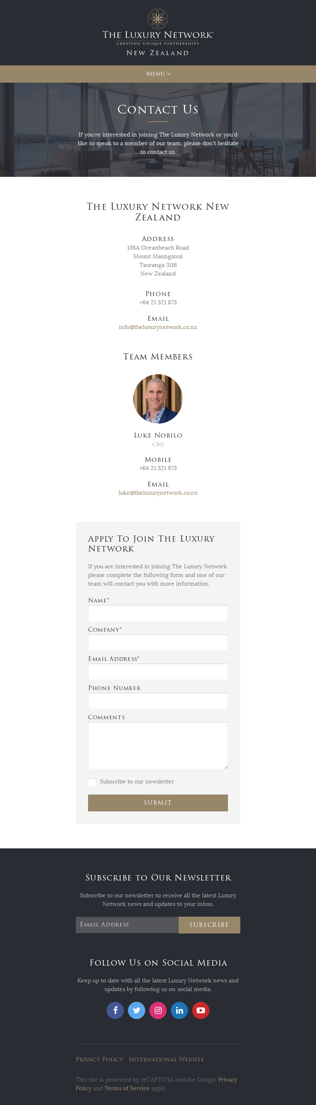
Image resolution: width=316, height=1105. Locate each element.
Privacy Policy (99, 1059)
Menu (155, 73)
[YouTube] (200, 1010)
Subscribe (209, 925)
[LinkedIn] (179, 1010)
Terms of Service (127, 1088)
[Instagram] (158, 1010)
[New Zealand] (158, 32)
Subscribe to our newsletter (136, 781)
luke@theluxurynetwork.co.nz (158, 492)
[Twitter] (136, 1010)
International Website (166, 1059)
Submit (158, 803)
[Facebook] (115, 1010)
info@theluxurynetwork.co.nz (158, 327)
